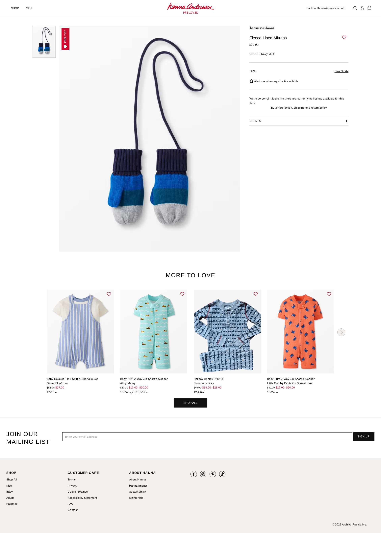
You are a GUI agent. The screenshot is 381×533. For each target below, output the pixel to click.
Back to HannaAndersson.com (326, 8)
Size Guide (341, 71)
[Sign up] (362, 8)
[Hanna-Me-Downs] (190, 8)
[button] (344, 38)
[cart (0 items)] (369, 7)
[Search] (355, 8)
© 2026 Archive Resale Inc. (349, 524)
